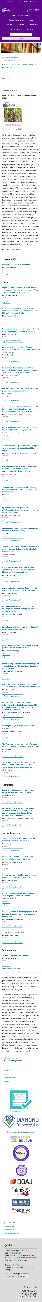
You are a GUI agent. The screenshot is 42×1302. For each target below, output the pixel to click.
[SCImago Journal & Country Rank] (21, 1132)
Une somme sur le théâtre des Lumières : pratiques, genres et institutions (19, 876)
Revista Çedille (18, 1265)
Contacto (29, 29)
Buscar (21, 38)
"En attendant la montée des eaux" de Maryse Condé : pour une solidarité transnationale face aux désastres (18, 764)
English (6, 1081)
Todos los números (16, 20)
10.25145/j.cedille (15, 1060)
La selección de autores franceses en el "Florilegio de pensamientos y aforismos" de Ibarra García (19, 608)
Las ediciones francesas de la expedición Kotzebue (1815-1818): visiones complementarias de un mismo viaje (19, 468)
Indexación (33, 25)
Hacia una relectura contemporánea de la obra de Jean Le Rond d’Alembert (19, 894)
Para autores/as (9, 1230)
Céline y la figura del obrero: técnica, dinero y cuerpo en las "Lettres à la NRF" (20, 646)
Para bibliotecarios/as (11, 1233)
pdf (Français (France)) (13, 341)
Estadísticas (15, 29)
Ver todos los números (11, 968)
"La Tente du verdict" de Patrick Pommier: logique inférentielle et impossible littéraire (20, 745)
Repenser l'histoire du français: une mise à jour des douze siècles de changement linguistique (20, 914)
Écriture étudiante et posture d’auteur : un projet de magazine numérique (20, 389)
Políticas (20, 25)
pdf (7, 274)
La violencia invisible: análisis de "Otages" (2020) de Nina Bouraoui (20, 628)
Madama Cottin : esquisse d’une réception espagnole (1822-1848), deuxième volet (20, 589)
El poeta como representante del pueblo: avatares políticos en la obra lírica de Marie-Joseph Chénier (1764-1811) (21, 289)
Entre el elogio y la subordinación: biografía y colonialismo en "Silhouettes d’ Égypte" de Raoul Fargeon (20, 666)
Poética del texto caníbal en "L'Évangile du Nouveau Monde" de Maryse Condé (20, 428)
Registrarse (10, 2)
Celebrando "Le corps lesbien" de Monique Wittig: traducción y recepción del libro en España (20, 448)
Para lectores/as (9, 1226)
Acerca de (8, 25)
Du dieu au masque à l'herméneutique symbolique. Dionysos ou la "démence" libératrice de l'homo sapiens (18, 569)
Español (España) (10, 1074)
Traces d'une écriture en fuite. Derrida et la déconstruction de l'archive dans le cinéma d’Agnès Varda (20, 549)
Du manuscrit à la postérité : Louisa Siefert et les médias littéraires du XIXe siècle (20, 330)
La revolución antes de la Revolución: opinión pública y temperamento (17, 858)
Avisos (30, 20)
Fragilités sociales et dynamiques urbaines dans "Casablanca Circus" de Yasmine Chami (21, 685)
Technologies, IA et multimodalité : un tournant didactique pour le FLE (18, 839)
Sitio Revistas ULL (32, 2)
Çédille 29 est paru (10, 58)
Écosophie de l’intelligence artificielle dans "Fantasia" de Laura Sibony (20, 529)
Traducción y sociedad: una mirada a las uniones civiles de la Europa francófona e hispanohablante (19, 489)
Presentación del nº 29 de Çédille (16, 264)
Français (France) (10, 1078)
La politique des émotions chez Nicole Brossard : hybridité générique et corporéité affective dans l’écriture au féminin (20, 370)
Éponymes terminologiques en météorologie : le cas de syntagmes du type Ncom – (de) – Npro (20, 510)
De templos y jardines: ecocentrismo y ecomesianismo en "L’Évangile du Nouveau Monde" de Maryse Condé (20, 310)
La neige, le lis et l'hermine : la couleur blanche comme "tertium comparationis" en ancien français (21, 349)
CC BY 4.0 (18, 1276)
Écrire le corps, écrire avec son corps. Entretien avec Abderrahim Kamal (18, 791)
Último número (24, 15)
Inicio (13, 15)
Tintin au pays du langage (13, 932)
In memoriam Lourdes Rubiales (15, 955)
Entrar (19, 2)
